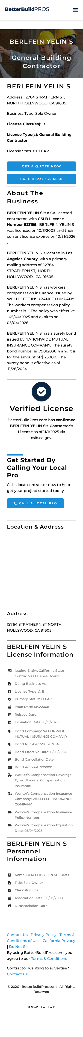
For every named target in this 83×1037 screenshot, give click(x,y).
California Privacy (59, 941)
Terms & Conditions (49, 958)
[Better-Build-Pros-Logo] (27, 8)
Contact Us (17, 935)
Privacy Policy (43, 935)
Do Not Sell (19, 946)
